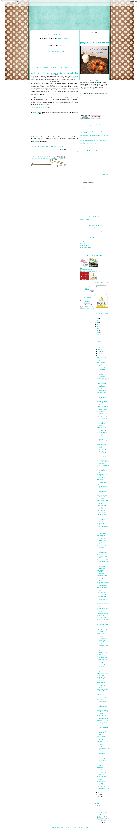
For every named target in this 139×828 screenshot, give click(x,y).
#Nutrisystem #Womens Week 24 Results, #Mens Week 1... (102, 456)
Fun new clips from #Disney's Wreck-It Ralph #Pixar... (102, 678)
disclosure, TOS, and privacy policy (57, 140)
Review (65, 158)
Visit (85, 188)
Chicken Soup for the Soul (38, 107)
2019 (98, 326)
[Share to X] (63, 157)
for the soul (47, 158)
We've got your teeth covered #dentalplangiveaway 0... (102, 599)
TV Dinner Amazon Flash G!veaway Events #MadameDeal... (102, 640)
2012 (98, 341)
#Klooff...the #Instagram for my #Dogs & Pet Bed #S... (102, 626)
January (99, 801)
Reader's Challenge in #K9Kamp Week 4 (102, 616)
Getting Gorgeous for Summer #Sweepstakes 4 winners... (102, 547)
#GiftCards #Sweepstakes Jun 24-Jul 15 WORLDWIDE (102, 475)
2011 (98, 803)
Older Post (76, 212)
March (99, 796)
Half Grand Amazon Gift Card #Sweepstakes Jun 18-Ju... (103, 561)
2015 (98, 335)
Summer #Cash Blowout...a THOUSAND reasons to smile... (103, 526)
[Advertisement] (94, 201)
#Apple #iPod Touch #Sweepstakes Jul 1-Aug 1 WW (102, 359)
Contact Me (82, 241)
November (100, 345)
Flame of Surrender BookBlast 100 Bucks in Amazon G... (102, 635)
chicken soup (41, 158)
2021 (98, 322)
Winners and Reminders (102, 613)
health (61, 158)
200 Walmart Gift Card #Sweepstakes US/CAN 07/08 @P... (103, 461)
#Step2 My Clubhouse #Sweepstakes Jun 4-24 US (103, 748)
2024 (98, 316)
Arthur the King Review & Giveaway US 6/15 (54, 51)
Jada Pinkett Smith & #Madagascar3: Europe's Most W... (102, 650)
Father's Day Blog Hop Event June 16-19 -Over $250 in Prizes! (92, 140)
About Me (82, 240)
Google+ (32, 146)
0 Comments (53, 156)
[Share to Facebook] (65, 157)
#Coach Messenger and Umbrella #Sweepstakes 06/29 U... (102, 440)
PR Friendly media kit (88, 95)
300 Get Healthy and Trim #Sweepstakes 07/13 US (103, 379)
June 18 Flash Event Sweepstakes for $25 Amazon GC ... (102, 566)
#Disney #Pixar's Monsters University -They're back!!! (102, 413)
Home (54, 212)
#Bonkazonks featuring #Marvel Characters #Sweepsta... (102, 722)
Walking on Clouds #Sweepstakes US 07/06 (101, 491)
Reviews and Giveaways (85, 247)
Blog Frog (60, 146)
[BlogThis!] (62, 157)
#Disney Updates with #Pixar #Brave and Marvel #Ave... (102, 418)
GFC (36, 146)
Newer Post (33, 212)
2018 (98, 328)
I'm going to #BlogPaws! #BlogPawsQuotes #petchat (102, 610)
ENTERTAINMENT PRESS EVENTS (60, 67)
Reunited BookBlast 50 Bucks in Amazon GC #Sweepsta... (102, 711)
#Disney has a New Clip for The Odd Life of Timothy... (102, 778)
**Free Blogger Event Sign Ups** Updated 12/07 (54, 34)
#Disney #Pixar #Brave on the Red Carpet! (102, 511)
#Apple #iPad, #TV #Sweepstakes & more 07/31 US (102, 369)
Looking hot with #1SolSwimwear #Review (101, 397)
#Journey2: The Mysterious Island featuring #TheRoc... (102, 696)
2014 (98, 337)
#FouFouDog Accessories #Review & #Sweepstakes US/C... (103, 583)
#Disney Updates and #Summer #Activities (102, 630)
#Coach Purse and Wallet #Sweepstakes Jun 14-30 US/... (102, 621)
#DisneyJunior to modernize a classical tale (102, 486)
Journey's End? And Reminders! (101, 515)
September (100, 349)
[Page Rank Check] (89, 306)
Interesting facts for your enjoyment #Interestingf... (102, 374)
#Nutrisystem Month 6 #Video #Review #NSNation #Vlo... (102, 537)
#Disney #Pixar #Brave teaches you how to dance (102, 706)
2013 (98, 339)
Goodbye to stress (55, 158)
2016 (98, 332)
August (99, 351)
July (99, 353)
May (99, 792)
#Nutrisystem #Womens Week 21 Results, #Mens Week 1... (102, 760)
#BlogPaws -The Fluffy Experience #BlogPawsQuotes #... (102, 429)
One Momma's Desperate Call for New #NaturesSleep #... (102, 531)
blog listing (83, 304)
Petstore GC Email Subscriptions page (102, 551)
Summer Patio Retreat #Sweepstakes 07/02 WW (102, 542)
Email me (93, 92)
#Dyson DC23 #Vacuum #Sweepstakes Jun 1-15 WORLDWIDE (103, 788)
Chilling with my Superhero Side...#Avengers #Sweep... (101, 685)
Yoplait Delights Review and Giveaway (87, 143)
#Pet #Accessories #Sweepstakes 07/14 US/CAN (102, 364)
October (100, 347)
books (35, 158)
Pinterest (56, 146)
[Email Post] (58, 156)
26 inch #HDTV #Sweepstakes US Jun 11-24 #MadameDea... (102, 656)
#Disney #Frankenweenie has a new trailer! (102, 389)
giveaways (37, 141)
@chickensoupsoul (38, 109)
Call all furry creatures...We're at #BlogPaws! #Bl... (102, 481)
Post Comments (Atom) (42, 215)
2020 (98, 324)
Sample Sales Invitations (85, 249)
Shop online (37, 112)
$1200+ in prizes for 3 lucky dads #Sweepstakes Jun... (102, 783)
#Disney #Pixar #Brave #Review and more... (102, 593)
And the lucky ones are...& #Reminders (102, 393)
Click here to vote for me (88, 308)
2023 (98, 318)
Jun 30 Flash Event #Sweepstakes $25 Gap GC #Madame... (103, 385)
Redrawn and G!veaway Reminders (102, 764)
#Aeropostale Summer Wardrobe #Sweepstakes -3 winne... (102, 578)
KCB (105, 822)
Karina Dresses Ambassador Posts (43, 67)
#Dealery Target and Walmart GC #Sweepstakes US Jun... (103, 717)
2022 (98, 320)
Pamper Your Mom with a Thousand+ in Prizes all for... (102, 604)
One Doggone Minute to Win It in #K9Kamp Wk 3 (102, 691)
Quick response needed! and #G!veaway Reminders (102, 589)
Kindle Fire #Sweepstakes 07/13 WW (103, 466)
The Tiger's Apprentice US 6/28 (54, 53)
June (99, 355)
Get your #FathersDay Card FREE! (102, 773)
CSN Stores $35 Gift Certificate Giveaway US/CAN (90, 128)
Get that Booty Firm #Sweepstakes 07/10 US (102, 470)
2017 (98, 330)
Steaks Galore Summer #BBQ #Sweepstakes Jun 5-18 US (102, 727)
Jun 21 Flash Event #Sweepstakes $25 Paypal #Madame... (102, 507)
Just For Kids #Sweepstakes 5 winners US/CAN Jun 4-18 (102, 754)
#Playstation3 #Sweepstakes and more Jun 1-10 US (102, 769)
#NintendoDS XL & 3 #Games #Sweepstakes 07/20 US (102, 402)
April (99, 794)
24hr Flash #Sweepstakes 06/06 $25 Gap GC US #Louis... (102, 701)
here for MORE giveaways (62, 38)
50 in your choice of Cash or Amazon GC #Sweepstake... (103, 661)
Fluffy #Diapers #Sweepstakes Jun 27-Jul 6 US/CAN (102, 423)
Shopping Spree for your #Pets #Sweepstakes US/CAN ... (102, 556)
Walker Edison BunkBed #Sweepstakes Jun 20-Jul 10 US (102, 519)
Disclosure (82, 243)
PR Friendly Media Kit (85, 245)
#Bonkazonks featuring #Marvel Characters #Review (102, 743)
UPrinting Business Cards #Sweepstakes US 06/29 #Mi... (103, 446)
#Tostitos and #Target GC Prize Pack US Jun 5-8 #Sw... (103, 732)
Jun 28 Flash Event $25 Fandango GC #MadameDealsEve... (102, 408)
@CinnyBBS (41, 146)
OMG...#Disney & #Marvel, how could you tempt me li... (102, 738)
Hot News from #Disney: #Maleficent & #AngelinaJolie (102, 496)
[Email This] (60, 157)
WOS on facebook (49, 146)
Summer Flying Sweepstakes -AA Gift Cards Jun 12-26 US (102, 645)
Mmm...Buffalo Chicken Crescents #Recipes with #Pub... (102, 502)
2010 (98, 805)
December (100, 343)
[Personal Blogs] (87, 303)
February (100, 799)
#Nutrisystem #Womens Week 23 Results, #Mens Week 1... (102, 572)
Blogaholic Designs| (84, 827)
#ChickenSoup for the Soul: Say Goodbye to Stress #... (102, 434)
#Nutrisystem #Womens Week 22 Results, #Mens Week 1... (102, 666)
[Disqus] (54, 190)
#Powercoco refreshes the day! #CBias (102, 674)
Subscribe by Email (84, 219)
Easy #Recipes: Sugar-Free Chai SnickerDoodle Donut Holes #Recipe (94, 43)
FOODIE (70, 67)
